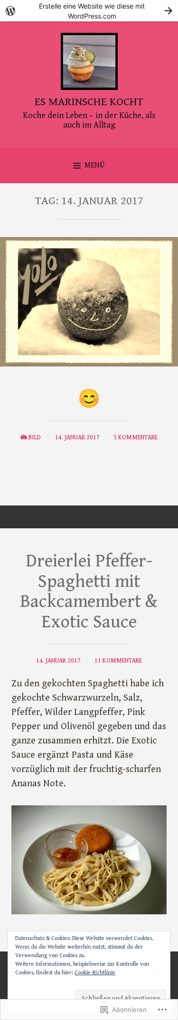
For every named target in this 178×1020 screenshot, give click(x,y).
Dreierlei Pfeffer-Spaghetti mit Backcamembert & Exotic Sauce (89, 592)
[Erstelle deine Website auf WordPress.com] (89, 10)
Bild (34, 437)
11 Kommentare (118, 660)
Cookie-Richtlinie (95, 973)
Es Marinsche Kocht (89, 102)
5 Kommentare (135, 437)
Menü (94, 165)
